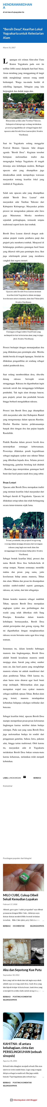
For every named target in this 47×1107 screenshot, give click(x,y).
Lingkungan (15, 778)
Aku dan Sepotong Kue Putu (22, 970)
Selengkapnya (37, 926)
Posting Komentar (22, 997)
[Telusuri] (36, 4)
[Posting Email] (24, 778)
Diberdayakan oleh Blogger (25, 1100)
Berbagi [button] (37, 778)
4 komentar (18, 926)
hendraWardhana (17, 6)
